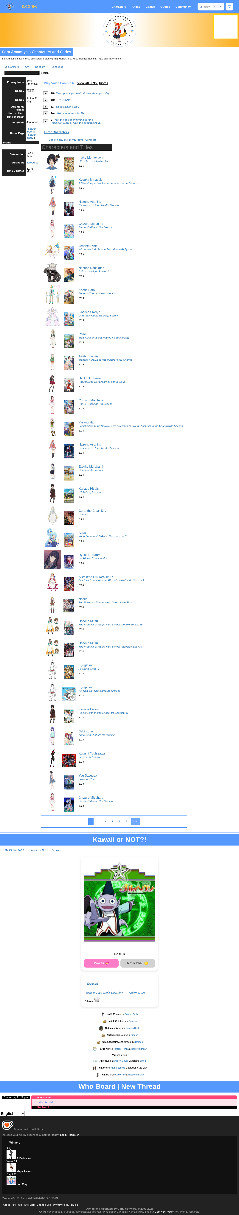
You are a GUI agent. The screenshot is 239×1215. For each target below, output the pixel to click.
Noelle (83, 599)
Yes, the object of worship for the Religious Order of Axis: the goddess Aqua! (76, 121)
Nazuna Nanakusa (91, 268)
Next (135, 821)
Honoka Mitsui (89, 621)
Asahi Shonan (88, 356)
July (9, 1148)
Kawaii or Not (38, 850)
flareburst (32, 162)
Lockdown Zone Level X (93, 558)
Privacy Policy (61, 1204)
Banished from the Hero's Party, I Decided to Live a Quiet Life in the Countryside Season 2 (132, 425)
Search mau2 (31, 136)
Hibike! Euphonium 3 (91, 492)
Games (150, 6)
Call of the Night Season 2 (94, 271)
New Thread (141, 1086)
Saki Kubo (86, 731)
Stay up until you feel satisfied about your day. (83, 93)
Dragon (133, 1021)
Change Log (44, 1204)
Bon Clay (21, 1184)
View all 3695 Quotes (92, 83)
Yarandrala (86, 422)
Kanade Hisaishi (90, 488)
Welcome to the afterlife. (70, 113)
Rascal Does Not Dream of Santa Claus (102, 381)
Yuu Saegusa (88, 775)
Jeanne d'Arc (88, 246)
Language (57, 66)
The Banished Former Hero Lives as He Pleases (107, 602)
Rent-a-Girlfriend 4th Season (96, 403)
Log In (230, 6)
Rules (74, 1204)
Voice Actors (11, 66)
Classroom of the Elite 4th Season (99, 205)
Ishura (82, 514)
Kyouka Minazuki (91, 179)
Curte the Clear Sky (92, 510)
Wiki (20, 1204)
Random (40, 66)
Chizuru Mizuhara (91, 224)
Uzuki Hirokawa (90, 378)
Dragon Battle (132, 1014)
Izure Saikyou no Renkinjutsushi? (98, 315)
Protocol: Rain (87, 779)
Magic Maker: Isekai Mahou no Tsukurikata (104, 337)
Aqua (82, 533)
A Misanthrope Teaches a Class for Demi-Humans (108, 183)
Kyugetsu (85, 665)
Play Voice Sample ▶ (59, 83)
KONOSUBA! (63, 99)
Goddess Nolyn (89, 312)
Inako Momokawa (91, 157)
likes (89, 1001)
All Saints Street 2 (89, 668)
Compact (90, 139)
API (14, 1204)
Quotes (165, 6)
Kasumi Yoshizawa (92, 753)
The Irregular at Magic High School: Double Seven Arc (110, 624)
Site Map (29, 1204)
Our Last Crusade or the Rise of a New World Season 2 (111, 580)
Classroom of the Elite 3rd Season (99, 447)
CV (27, 66)
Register (74, 1134)
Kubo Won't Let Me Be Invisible (97, 734)
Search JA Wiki (31, 130)
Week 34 (12, 1161)
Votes (55, 850)
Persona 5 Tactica (89, 756)
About (6, 1204)
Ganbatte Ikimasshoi (91, 470)
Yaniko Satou (136, 992)
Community (183, 6)
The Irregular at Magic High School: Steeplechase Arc (110, 646)
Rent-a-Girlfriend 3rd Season (96, 801)
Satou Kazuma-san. (67, 106)
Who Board (97, 1086)
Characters (119, 6)
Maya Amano (24, 1171)
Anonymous (44, 1097)
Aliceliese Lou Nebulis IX (96, 577)
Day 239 (11, 1174)
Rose (82, 334)
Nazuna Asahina (90, 201)
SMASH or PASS (14, 850)
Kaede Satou (87, 290)
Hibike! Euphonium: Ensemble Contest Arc (103, 712)
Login (63, 1134)
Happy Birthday (139, 1049)
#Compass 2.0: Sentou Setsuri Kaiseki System (106, 249)
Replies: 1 (43, 1107)
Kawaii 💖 (101, 963)
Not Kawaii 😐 (137, 963)
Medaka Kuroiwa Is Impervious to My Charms (105, 359)
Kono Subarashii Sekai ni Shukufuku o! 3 (103, 536)
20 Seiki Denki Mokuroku (93, 161)
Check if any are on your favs (66, 139)
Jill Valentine (23, 1158)
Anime (136, 6)
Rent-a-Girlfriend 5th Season (96, 227)
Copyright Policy (164, 1211)
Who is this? (46, 1102)
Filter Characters (56, 132)
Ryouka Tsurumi (90, 555)
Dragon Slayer (120, 1061)
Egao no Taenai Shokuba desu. (97, 293)
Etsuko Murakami (91, 466)
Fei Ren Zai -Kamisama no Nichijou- (100, 690)
